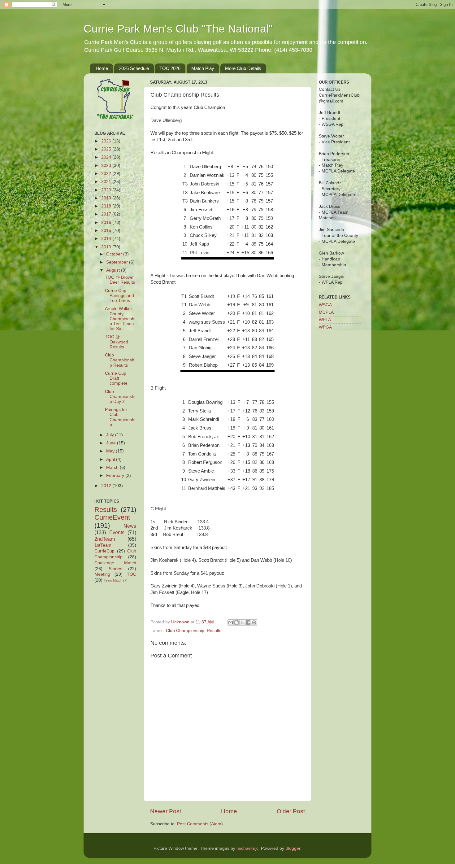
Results (214, 630)
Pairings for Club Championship (120, 417)
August (113, 270)
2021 (106, 181)
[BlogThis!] (236, 622)
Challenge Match (115, 563)
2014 (106, 238)
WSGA (325, 305)
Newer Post (165, 811)
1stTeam (102, 545)
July (110, 435)
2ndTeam (104, 539)
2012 (106, 485)
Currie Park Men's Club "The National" (178, 28)
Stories (115, 568)
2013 (106, 247)
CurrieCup (104, 551)
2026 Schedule (134, 68)
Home (102, 68)
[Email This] (231, 622)
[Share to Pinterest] (254, 622)
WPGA (325, 327)
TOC (131, 574)
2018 (106, 206)
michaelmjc (247, 848)
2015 (106, 230)
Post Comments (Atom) (200, 824)
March (113, 467)
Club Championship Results (120, 360)
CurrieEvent (112, 517)
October (114, 254)
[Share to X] (242, 622)
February (115, 475)
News (130, 526)
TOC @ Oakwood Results (116, 341)
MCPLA (326, 312)
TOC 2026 (169, 68)
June (111, 443)
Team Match (113, 580)
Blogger (292, 848)
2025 (106, 149)
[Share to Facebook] (248, 622)
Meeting (102, 574)
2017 (106, 214)
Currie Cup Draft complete (116, 378)
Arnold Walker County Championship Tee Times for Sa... (120, 318)
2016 (106, 222)
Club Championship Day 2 (120, 396)
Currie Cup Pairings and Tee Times (119, 295)
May (111, 451)
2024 (106, 157)
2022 (106, 173)
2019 (106, 198)
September (117, 262)
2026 (106, 141)
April (111, 459)
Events (116, 532)
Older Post (291, 811)
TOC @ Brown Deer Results (120, 280)
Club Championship (185, 630)
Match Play (202, 68)
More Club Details (243, 68)
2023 (106, 165)
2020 (106, 190)
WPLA (325, 319)
